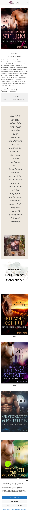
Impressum (23, 509)
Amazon (12, 89)
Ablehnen (14, 501)
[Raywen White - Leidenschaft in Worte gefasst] (14, 2)
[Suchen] (27, 2)
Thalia (4, 89)
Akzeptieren (14, 497)
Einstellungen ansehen (14, 505)
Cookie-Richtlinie (6, 509)
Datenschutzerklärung (15, 509)
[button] (26, 480)
